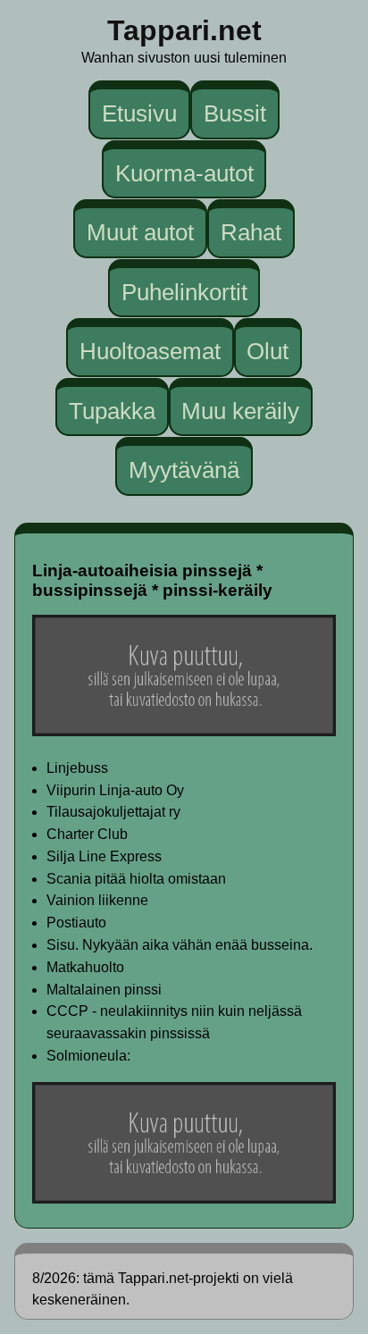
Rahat (251, 232)
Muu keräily (240, 411)
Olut (268, 351)
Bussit (235, 113)
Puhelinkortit (184, 291)
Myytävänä (184, 469)
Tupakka (112, 411)
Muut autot (140, 232)
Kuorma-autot (184, 172)
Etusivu (139, 113)
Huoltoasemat (150, 351)
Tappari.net (184, 30)
